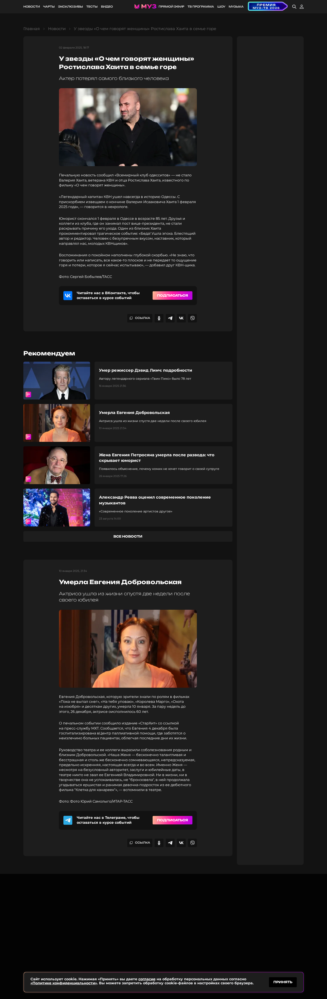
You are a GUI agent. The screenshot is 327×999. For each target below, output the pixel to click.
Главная (31, 28)
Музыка (236, 6)
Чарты (49, 6)
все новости (127, 536)
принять (282, 982)
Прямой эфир (171, 6)
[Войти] (302, 7)
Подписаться (172, 295)
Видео (107, 6)
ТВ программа (201, 6)
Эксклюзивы (70, 6)
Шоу (221, 6)
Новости (31, 6)
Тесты (92, 6)
